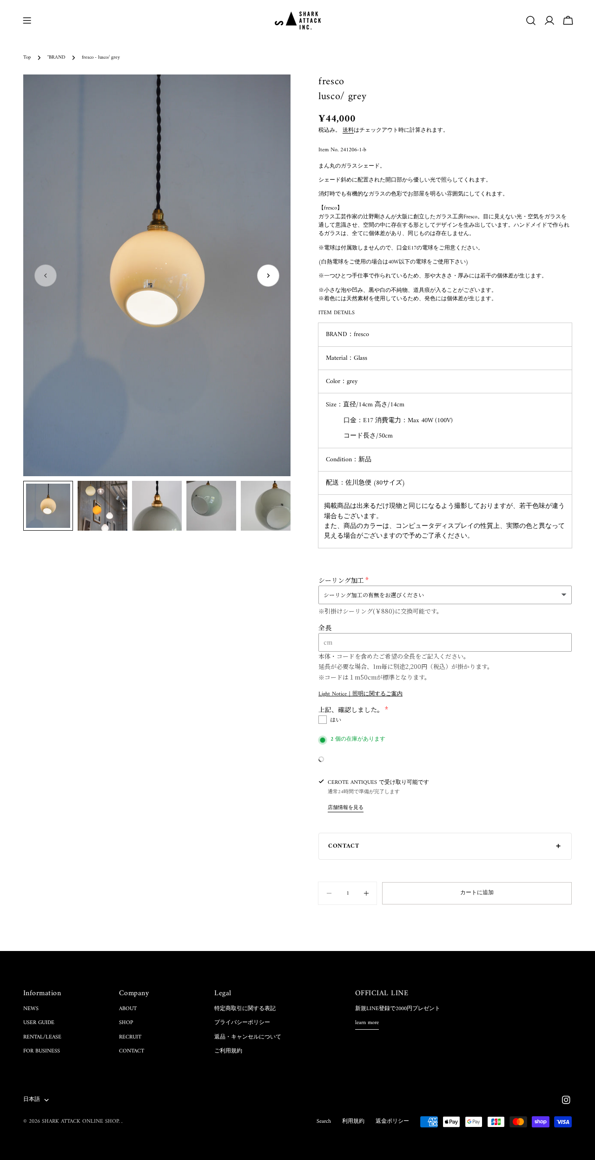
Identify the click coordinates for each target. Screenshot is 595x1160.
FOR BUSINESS (41, 1051)
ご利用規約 (228, 1051)
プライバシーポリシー (242, 1023)
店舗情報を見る (346, 807)
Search (324, 1121)
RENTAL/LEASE (42, 1037)
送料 (348, 130)
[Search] (531, 20)
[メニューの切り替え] (27, 20)
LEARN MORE (367, 1023)
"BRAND (56, 57)
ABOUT (128, 1009)
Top (27, 57)
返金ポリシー (392, 1121)
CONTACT (131, 1051)
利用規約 (353, 1121)
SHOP (126, 1023)
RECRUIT (130, 1037)
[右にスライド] (268, 275)
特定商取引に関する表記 (245, 1009)
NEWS (31, 1009)
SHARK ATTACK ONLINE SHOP (80, 1121)
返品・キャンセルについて (247, 1037)
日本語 (31, 1100)
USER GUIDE (38, 1023)
